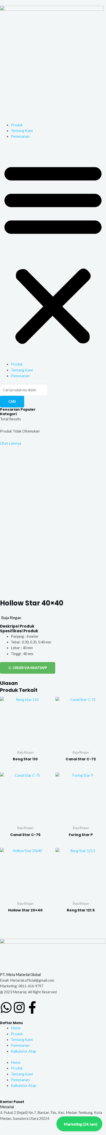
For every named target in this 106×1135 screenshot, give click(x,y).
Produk (17, 125)
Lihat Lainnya (10, 443)
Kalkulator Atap (23, 1051)
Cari (12, 401)
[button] (53, 253)
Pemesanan (20, 136)
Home (15, 1028)
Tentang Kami (22, 131)
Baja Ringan (11, 617)
